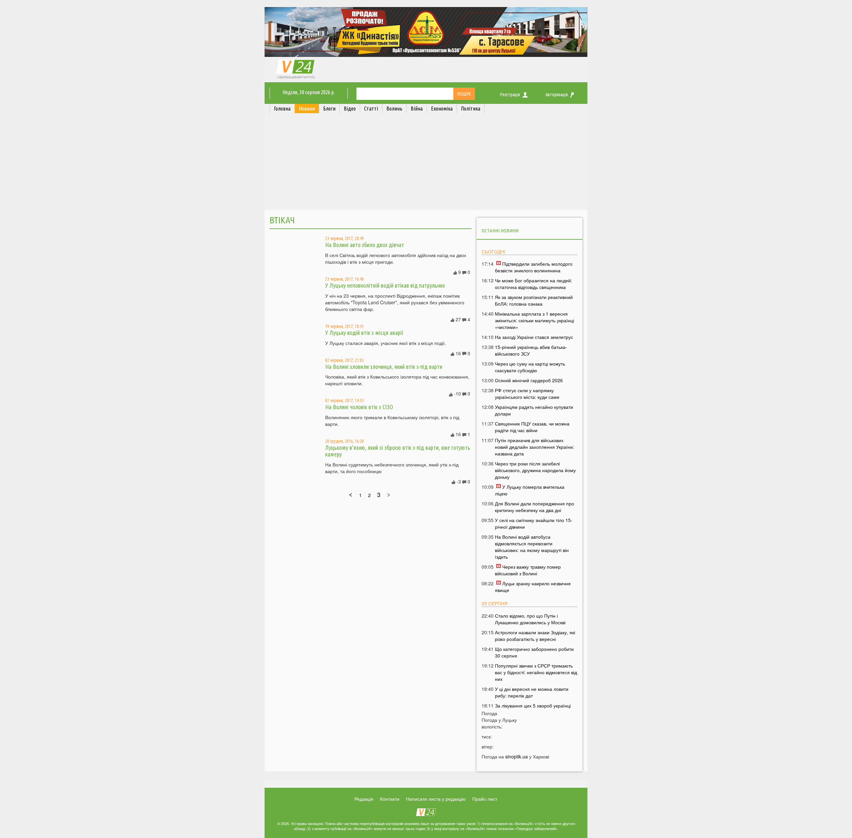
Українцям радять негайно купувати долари (534, 410)
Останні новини (500, 230)
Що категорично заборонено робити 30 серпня (534, 652)
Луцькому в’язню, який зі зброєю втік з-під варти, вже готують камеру (397, 450)
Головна (282, 109)
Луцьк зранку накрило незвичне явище (533, 586)
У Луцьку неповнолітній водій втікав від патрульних (385, 285)
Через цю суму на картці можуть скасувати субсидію (530, 367)
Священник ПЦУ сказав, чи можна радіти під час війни (532, 426)
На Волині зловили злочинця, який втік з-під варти (383, 366)
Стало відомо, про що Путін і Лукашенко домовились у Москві (530, 619)
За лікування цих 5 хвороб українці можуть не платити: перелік (533, 708)
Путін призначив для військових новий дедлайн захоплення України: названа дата (534, 447)
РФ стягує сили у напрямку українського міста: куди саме (527, 393)
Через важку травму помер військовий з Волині (528, 570)
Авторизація (556, 94)
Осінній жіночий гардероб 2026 (529, 380)
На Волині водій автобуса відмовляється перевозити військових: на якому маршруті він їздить (532, 546)
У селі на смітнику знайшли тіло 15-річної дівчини (533, 523)
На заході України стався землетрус (534, 337)
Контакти (389, 798)
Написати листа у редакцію (436, 798)
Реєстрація (510, 94)
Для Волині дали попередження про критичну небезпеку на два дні (534, 506)
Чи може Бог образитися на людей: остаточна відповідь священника (533, 283)
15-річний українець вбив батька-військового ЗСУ (531, 350)
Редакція (363, 798)
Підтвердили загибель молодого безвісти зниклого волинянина (533, 267)
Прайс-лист (484, 798)
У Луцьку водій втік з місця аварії (364, 332)
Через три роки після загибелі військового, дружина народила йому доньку (535, 470)
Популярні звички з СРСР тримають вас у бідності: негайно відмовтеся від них (536, 672)
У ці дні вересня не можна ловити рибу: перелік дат (531, 692)
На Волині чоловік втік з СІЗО (359, 407)
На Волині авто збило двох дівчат (364, 244)
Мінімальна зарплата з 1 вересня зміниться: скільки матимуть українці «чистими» (534, 320)
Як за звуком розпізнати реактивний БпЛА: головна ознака (534, 300)
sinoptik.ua (516, 756)
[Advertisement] (426, 163)
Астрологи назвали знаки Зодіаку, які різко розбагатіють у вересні (535, 635)
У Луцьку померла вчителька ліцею (529, 490)
